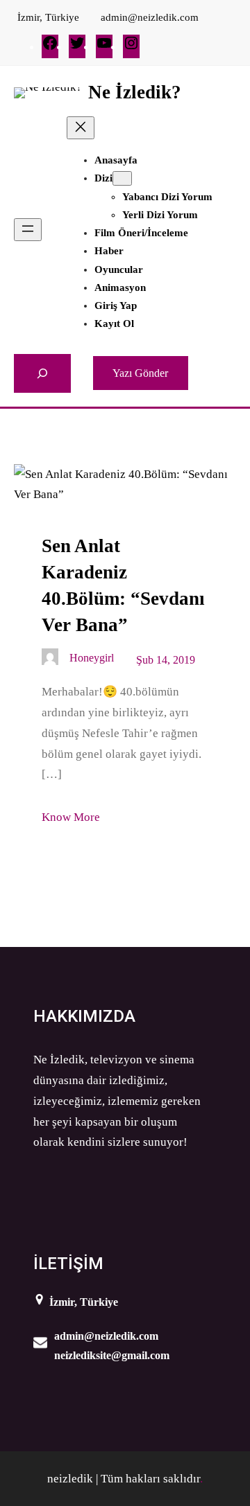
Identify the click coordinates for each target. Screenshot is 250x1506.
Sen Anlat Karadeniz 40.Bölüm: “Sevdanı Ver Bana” (123, 585)
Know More (71, 817)
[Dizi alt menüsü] (122, 178)
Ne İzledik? (134, 92)
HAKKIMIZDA (84, 1016)
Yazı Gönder (140, 373)
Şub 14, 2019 (165, 660)
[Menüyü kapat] (80, 127)
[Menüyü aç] (28, 229)
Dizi (103, 178)
